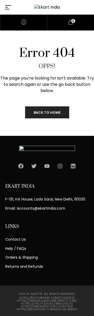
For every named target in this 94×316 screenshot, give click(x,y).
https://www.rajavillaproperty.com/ (47, 301)
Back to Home (47, 112)
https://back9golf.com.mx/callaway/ (47, 309)
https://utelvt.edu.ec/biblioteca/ (47, 303)
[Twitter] (34, 166)
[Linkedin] (73, 166)
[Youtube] (47, 166)
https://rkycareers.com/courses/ (47, 298)
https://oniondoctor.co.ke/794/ (47, 306)
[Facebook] (21, 166)
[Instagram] (60, 166)
